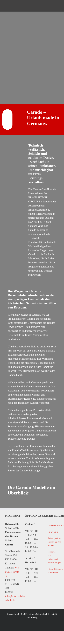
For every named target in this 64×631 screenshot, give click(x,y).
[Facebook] (46, 587)
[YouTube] (53, 587)
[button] (51, 542)
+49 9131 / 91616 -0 (12, 571)
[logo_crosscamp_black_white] (11, 5)
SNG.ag (34, 617)
